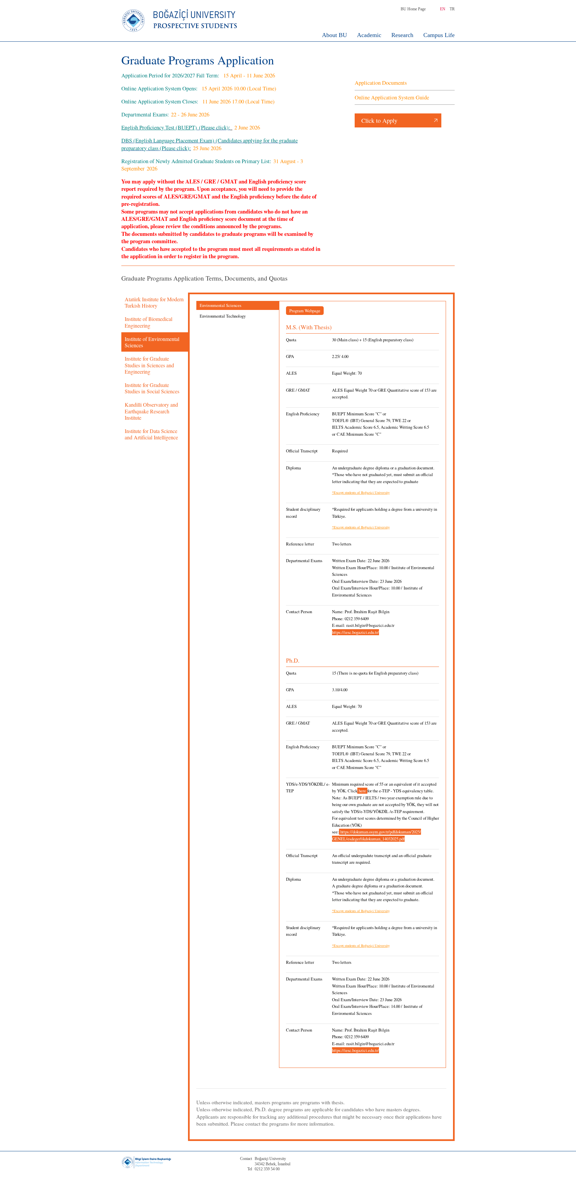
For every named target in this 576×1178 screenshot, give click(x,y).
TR (452, 9)
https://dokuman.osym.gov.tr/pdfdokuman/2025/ (380, 832)
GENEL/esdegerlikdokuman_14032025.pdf (368, 839)
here (362, 791)
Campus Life (439, 35)
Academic (369, 35)
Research (402, 35)
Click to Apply (379, 120)
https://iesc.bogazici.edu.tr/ (355, 632)
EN (442, 9)
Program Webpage (304, 311)
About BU (334, 35)
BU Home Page (413, 9)
